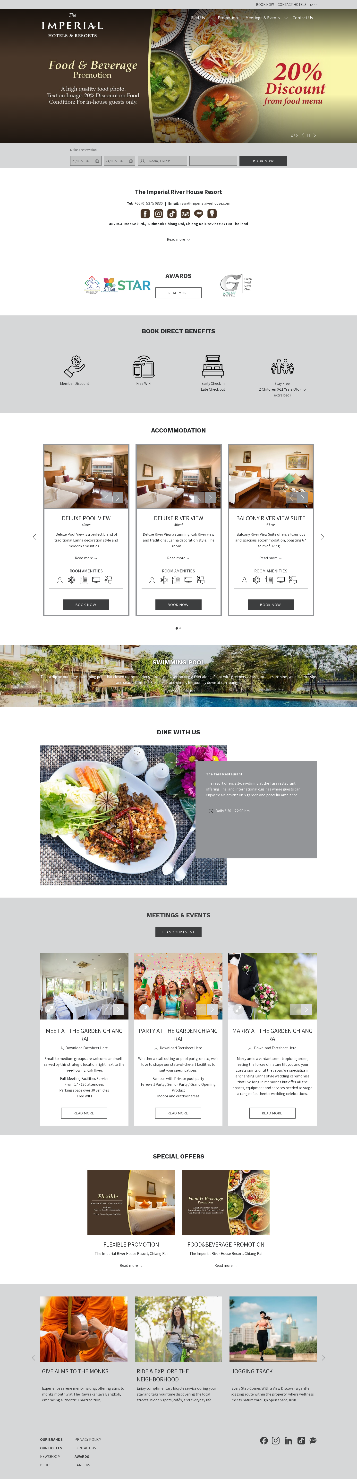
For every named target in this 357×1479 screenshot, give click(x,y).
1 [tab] (177, 628)
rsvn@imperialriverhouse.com (205, 203)
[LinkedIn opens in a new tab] (288, 1440)
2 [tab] (180, 628)
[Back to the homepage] (73, 25)
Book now (263, 160)
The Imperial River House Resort (178, 192)
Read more (178, 293)
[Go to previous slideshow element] (107, 497)
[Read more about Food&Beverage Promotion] (226, 1202)
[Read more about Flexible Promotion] (131, 1202)
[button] (85, 161)
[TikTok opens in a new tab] (301, 1440)
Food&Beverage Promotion (225, 1244)
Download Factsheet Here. (87, 1047)
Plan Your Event (178, 932)
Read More (90, 1115)
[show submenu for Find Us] (211, 17)
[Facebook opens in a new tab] (264, 1440)
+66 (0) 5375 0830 (149, 203)
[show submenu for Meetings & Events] (286, 17)
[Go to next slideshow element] (118, 497)
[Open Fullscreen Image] (50, 1009)
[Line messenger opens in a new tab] (313, 1440)
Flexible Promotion (131, 1244)
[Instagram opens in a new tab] (276, 1440)
